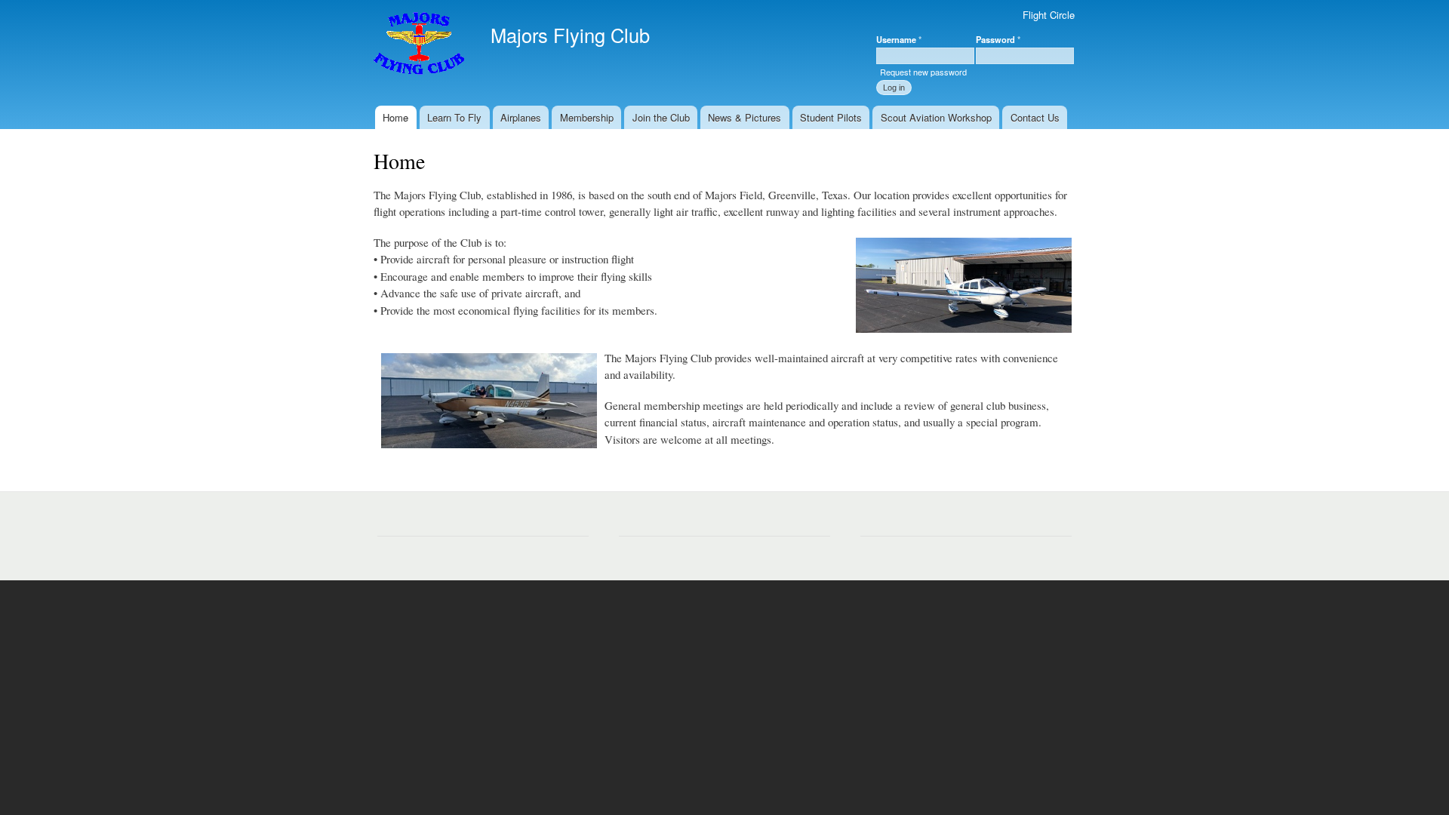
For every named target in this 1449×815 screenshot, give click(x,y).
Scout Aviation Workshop (936, 117)
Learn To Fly (454, 117)
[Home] (420, 45)
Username (898, 39)
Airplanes (520, 117)
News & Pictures (744, 117)
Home (395, 117)
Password (998, 39)
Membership (587, 117)
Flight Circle (1049, 15)
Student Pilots (831, 117)
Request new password (923, 72)
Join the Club (661, 117)
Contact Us (1035, 117)
